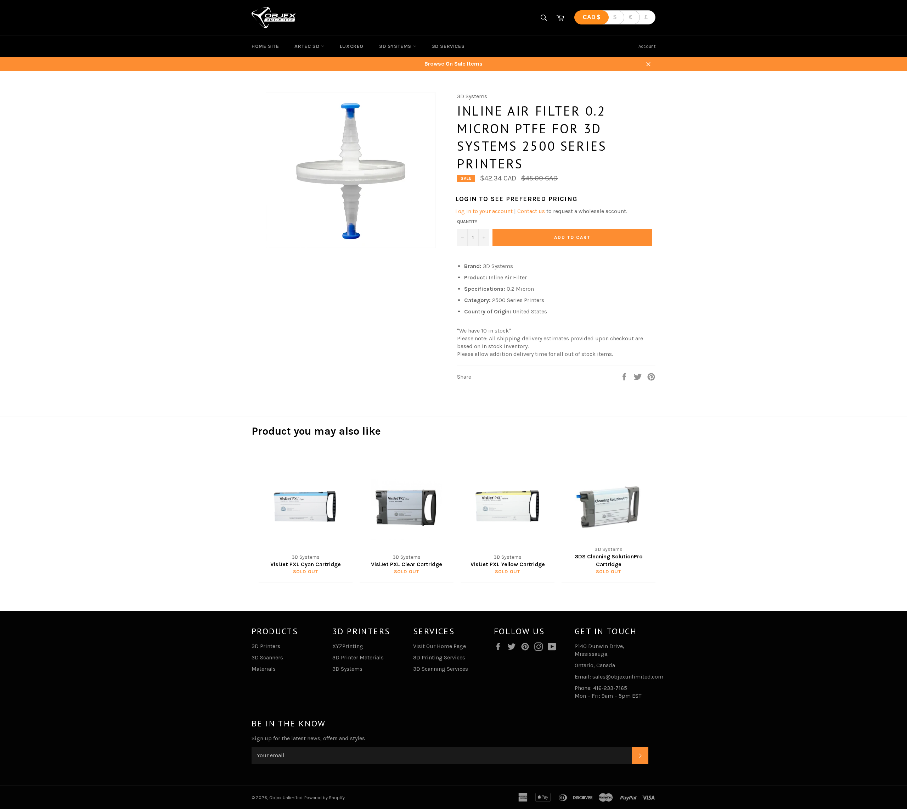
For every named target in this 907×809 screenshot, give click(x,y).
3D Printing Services (439, 657)
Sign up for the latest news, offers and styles (308, 738)
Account (646, 46)
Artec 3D (307, 46)
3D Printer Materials (358, 657)
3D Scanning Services (440, 668)
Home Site (265, 46)
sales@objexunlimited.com (627, 676)
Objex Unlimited (286, 797)
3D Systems (396, 46)
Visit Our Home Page (439, 646)
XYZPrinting (347, 646)
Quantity (467, 221)
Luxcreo (352, 46)
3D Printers (266, 646)
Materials (264, 668)
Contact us (531, 211)
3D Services (448, 46)
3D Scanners (267, 657)
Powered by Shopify (324, 797)
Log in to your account (484, 211)
